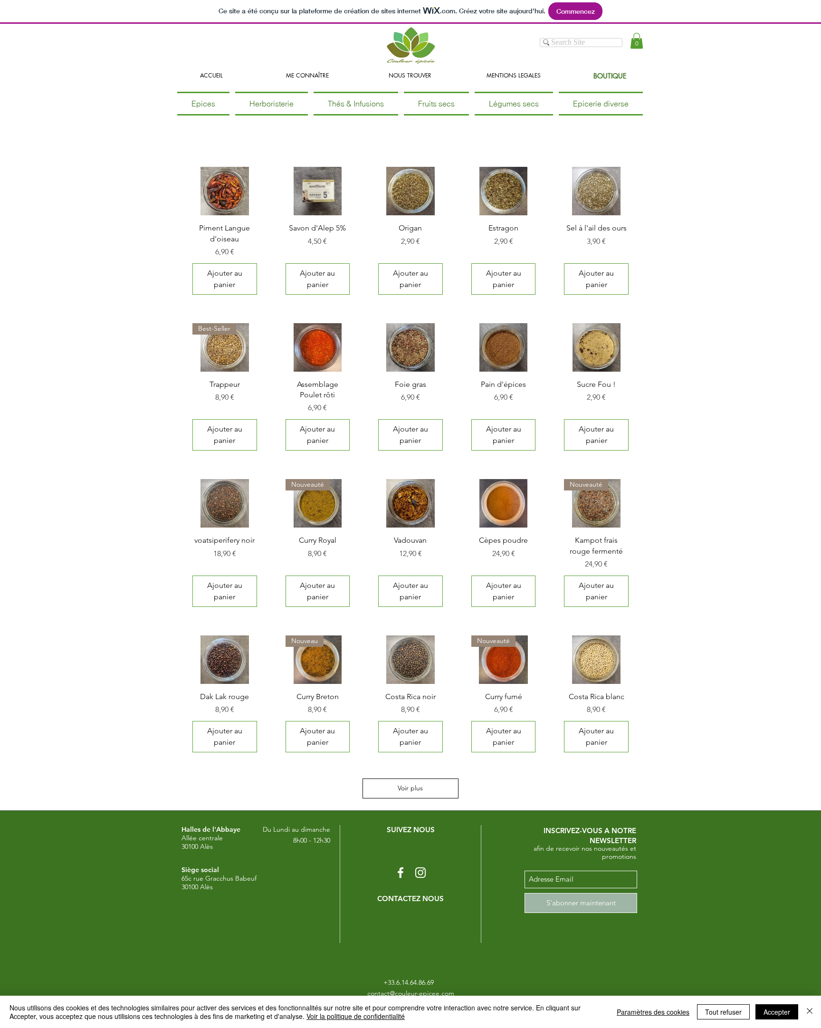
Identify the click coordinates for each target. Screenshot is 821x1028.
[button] (636, 40)
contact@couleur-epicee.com (410, 993)
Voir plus (410, 788)
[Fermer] (809, 1011)
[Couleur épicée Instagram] (420, 872)
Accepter (777, 1012)
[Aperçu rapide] (224, 191)
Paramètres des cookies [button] (653, 1012)
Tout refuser (723, 1012)
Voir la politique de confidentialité (355, 1016)
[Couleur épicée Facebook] (400, 872)
